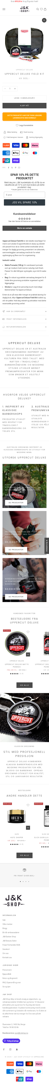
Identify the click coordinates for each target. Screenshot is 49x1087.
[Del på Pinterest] (16, 168)
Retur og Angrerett (10, 978)
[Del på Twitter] (12, 168)
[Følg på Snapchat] (17, 1049)
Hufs (17, 834)
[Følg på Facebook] (4, 1049)
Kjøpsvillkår (7, 974)
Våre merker (7, 924)
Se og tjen (6, 987)
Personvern (7, 970)
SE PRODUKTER (16, 503)
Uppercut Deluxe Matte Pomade (17, 665)
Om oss (6, 953)
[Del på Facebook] (9, 168)
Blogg (5, 928)
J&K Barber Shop (9, 937)
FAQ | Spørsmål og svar (12, 983)
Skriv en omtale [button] (24, 228)
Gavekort (6, 949)
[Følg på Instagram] (10, 1049)
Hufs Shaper (16, 837)
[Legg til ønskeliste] (28, 632)
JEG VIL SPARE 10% (24, 202)
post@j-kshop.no (21, 1033)
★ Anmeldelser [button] (47, 546)
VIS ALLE (24, 685)
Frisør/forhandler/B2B (11, 945)
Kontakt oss (7, 957)
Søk (4, 920)
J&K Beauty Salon (10, 941)
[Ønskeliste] (41, 9)
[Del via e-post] (19, 168)
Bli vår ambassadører (11, 932)
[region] (24, 872)
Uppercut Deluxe (24, 70)
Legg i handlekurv (24, 98)
